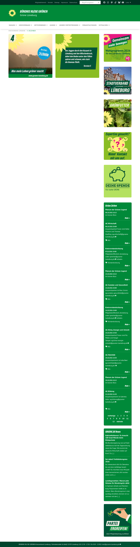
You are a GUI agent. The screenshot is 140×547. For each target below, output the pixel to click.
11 (127, 418)
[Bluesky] (119, 2)
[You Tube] (123, 2)
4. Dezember (31, 31)
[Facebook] (104, 2)
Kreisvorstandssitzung (114, 248)
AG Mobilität (110, 355)
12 (114, 421)
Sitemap (56, 2)
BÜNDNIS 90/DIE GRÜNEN (34, 11)
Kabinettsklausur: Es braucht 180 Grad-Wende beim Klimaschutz (116, 437)
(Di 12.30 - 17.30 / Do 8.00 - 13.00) (90, 544)
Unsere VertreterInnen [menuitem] (68, 25)
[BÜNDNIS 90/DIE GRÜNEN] (12, 13)
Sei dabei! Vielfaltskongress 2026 (116, 460)
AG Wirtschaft (110, 223)
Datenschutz (73, 2)
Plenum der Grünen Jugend (116, 209)
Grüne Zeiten (111, 205)
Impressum (64, 2)
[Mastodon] (111, 2)
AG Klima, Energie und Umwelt (117, 330)
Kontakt (50, 2)
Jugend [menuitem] (52, 25)
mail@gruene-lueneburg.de (111, 544)
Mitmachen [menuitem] (103, 25)
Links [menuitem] (127, 2)
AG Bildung (109, 391)
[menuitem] (40, 2)
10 (123, 418)
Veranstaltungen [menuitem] (89, 25)
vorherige (111, 415)
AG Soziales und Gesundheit (116, 285)
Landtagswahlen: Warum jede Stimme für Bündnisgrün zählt (117, 482)
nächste (120, 421)
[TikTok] (115, 2)
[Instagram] (108, 2)
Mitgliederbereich (40, 2)
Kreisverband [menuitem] (24, 25)
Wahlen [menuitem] (12, 25)
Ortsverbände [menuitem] (40, 25)
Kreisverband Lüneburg (17, 31)
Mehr (126, 218)
